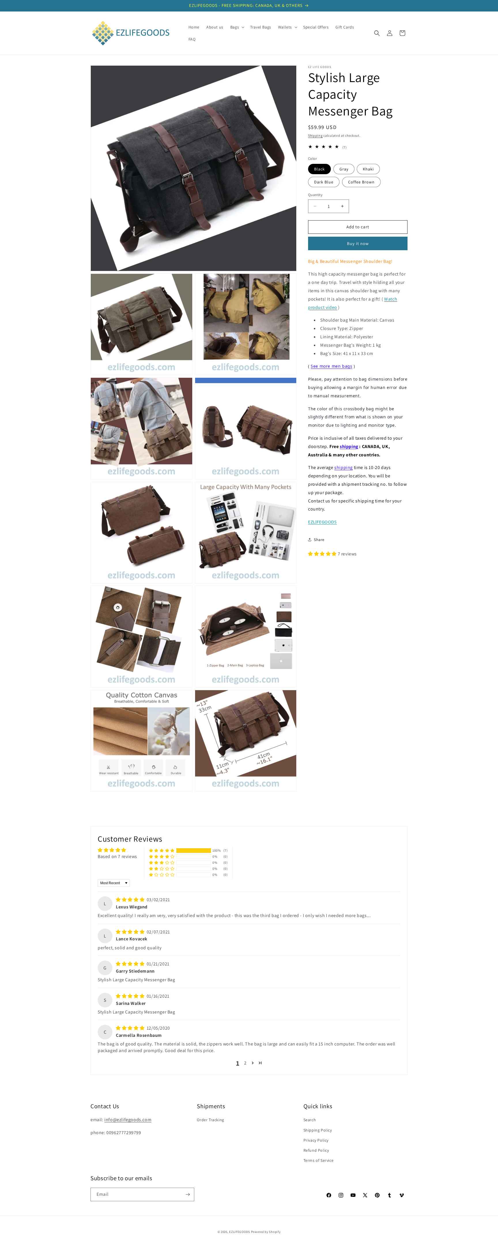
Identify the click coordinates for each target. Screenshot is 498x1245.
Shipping (315, 135)
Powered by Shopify (266, 1232)
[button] (237, 27)
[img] (131, 900)
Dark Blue (323, 182)
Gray (343, 169)
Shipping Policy (317, 1130)
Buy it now (358, 243)
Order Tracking (210, 1120)
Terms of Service (318, 1160)
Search (309, 1120)
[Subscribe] (187, 1194)
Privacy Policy (316, 1140)
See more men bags (331, 366)
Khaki (368, 169)
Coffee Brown (361, 182)
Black (319, 169)
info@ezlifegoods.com (127, 1120)
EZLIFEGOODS (239, 1232)
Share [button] (319, 539)
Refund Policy (316, 1150)
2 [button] (245, 1063)
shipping (349, 446)
